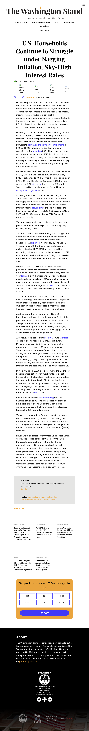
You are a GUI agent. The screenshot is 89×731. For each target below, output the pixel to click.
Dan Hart (30, 97)
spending (37, 151)
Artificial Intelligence (41, 22)
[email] (52, 89)
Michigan (64, 337)
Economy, (42, 497)
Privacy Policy (40, 695)
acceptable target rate (27, 190)
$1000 (61, 602)
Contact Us (49, 695)
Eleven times (38, 207)
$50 (44, 596)
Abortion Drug (21, 22)
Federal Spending (49, 500)
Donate (44, 613)
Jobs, (49, 497)
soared (37, 392)
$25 (27, 596)
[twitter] (37, 89)
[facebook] (21, 89)
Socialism (44, 26)
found (24, 276)
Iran (56, 22)
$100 (61, 596)
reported (35, 242)
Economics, (33, 497)
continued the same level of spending (46, 144)
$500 (44, 602)
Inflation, (38, 500)
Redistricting (68, 22)
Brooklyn (48, 337)
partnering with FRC (28, 661)
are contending (46, 397)
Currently (36, 184)
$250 (27, 602)
